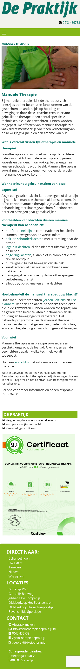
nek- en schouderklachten (24, 239)
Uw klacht (16, 563)
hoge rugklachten (18, 255)
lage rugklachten (18, 247)
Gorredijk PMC (18, 589)
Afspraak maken (23, 624)
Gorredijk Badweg (21, 594)
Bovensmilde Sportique (25, 612)
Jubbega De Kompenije (25, 598)
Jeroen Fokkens (54, 300)
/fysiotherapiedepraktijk (28, 638)
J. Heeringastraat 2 (22, 656)
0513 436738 (71, 22)
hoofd (10, 231)
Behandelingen (19, 558)
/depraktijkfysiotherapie (28, 642)
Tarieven (15, 567)
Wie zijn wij (16, 576)
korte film (22, 362)
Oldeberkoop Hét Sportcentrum (31, 602)
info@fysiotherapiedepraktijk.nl (34, 629)
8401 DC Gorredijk (21, 660)
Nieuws (14, 572)
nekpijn (26, 231)
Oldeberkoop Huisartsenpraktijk (31, 607)
